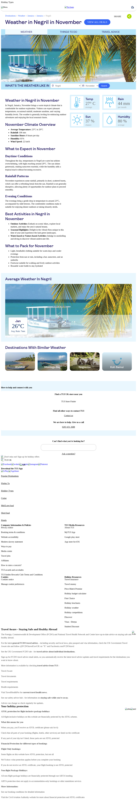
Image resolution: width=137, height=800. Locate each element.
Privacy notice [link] (7, 527)
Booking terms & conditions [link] (13, 532)
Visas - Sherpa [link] (70, 622)
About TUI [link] (69, 527)
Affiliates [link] (5, 560)
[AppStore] (14, 471)
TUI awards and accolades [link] (12, 570)
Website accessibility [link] (9, 537)
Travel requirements (9, 682)
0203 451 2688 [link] (68, 427)
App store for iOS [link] (72, 542)
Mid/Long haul (7, 505)
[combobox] (68, 447)
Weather (21, 16)
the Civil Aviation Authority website (20, 797)
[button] (133, 7)
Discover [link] (68, 617)
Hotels (4, 520)
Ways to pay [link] (6, 546)
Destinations (10, 16)
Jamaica (30, 16)
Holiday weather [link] (71, 608)
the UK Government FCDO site (18, 651)
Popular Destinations (10, 476)
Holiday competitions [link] (73, 612)
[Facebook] (6, 464)
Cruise (4, 498)
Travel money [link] (70, 584)
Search (104, 86)
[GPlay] (5, 471)
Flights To (5, 483)
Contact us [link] (68, 415)
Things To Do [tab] (68, 32)
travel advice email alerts (28, 657)
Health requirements (9, 687)
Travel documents (8, 676)
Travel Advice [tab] (111, 32)
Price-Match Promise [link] (73, 589)
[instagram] (33, 464)
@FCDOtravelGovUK (30, 646)
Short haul (5, 513)
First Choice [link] (69, 598)
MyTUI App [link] (69, 532)
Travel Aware (6, 671)
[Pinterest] (43, 464)
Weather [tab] (26, 32)
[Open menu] (4, 7)
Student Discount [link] (71, 626)
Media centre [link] (6, 551)
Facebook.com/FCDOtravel (62, 646)
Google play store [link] (71, 537)
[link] (69, 7)
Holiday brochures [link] (72, 603)
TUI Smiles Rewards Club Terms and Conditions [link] (22, 574)
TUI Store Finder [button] (68, 401)
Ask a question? (68, 454)
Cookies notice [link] (7, 579)
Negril (48, 16)
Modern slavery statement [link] (12, 542)
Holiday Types (7, 491)
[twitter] (15, 464)
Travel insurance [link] (71, 579)
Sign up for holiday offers (28, 457)
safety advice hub (15, 698)
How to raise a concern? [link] (11, 565)
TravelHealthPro (12, 692)
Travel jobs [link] (5, 556)
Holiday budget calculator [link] (75, 593)
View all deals (97, 22)
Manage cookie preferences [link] (12, 584)
